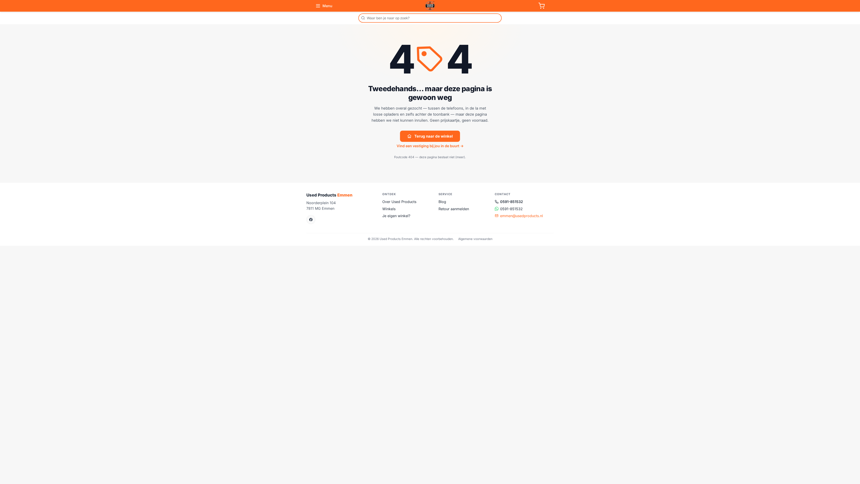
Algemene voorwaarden (475, 239)
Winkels (389, 209)
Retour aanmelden (454, 209)
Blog (442, 201)
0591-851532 (511, 201)
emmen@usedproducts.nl (521, 216)
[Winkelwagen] (541, 6)
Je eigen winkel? (396, 216)
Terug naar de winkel (433, 136)
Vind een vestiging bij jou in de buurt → (430, 146)
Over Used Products (399, 201)
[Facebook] (310, 219)
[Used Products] (430, 5)
